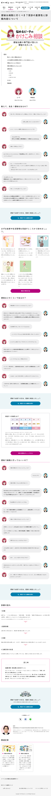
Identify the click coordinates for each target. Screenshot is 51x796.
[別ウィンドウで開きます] (20, 719)
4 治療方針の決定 (12, 77)
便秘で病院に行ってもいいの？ (14, 65)
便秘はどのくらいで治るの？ (14, 62)
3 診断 (10, 75)
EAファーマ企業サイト (6, 785)
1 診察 (10, 70)
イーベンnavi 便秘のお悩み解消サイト (9, 778)
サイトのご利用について (41, 788)
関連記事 (9, 83)
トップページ (3, 11)
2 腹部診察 (11, 73)
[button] (4, 8)
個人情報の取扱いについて (25, 788)
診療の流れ (10, 68)
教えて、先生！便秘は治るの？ (14, 57)
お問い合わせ (6, 788)
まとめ (8, 80)
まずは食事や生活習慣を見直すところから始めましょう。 (21, 60)
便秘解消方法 (8, 11)
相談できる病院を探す (26, 218)
